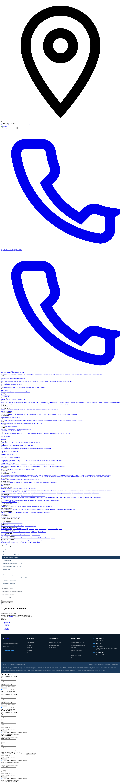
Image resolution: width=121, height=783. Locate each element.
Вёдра (22, 526)
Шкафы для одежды (28, 493)
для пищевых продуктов (37, 403)
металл (3, 426)
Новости (26, 124)
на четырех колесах (40, 387)
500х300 (8, 399)
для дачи (13, 381)
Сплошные (52, 509)
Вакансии (29, 647)
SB (26, 490)
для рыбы (47, 403)
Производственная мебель (64, 493)
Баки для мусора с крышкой (8, 384)
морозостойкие (31, 409)
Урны (33, 506)
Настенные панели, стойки (16, 448)
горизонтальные (29, 469)
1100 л (15, 506)
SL (5, 461)
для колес (54, 475)
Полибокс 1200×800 (24, 520)
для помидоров (53, 402)
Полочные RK (13, 445)
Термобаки (4, 466)
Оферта (29, 652)
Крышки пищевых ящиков (69, 414)
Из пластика (21, 506)
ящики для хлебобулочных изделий (39, 509)
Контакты (32, 124)
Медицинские (30, 529)
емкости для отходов (50, 381)
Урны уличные (5, 396)
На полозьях (16, 457)
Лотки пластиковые (76, 655)
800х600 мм (19, 423)
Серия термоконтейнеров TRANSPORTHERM (39, 466)
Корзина (37, 542)
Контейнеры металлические (9, 580)
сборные (17, 482)
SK (1, 517)
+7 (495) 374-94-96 (12, 502)
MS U (23, 490)
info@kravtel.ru (99, 643)
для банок (98, 475)
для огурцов (61, 402)
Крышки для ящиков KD (8, 414)
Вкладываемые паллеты (50, 420)
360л (11, 378)
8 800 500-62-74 (99, 638)
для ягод (89, 402)
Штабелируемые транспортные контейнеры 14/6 (15, 577)
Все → (74, 509)
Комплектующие (5, 392)
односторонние (11, 482)
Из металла (28, 506)
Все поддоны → (48, 512)
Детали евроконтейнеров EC (9, 463)
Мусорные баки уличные (37, 381)
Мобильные (41, 538)
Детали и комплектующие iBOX (10, 460)
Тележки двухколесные (35, 500)
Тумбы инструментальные (48, 493)
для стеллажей (54, 403)
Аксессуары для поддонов (8, 429)
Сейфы (91, 493)
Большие (3, 439)
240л (8, 378)
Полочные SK (5, 445)
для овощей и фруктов (7, 402)
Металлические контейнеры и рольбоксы (12, 591)
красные (3, 406)
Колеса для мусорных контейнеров (20, 392)
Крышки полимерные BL (54, 414)
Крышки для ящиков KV (22, 414)
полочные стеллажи (6, 488)
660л (14, 378)
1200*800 (3, 451)
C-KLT (17, 442)
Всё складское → (50, 538)
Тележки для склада (76, 658)
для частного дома (6, 381)
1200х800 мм (4, 423)
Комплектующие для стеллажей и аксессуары (13, 491)
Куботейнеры (14, 526)
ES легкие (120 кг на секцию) (82, 490)
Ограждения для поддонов (23, 429)
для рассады (9, 475)
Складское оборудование (8, 597)
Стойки (28, 541)
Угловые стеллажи (52, 482)
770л (20, 378)
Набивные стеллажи (26, 496)
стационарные (5, 485)
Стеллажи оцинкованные (14, 479)
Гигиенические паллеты (64, 420)
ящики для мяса (103, 402)
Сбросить (9, 602)
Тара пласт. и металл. (77, 652)
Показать (3, 602)
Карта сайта (52, 647)
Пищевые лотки (5, 526)
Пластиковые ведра (14, 464)
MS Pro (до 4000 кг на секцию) (65, 490)
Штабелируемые (36, 433)
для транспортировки (65, 403)
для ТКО (27, 381)
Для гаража (15, 532)
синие (7, 406)
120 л (2, 506)
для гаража (4, 490)
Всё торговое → (48, 541)
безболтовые (43, 482)
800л (23, 378)
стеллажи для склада (13, 490)
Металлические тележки (7, 500)
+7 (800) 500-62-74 (16, 250)
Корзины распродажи (20, 541)
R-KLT (12, 442)
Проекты (21, 124)
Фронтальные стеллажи (13, 496)
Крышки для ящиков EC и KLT (38, 414)
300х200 (3, 399)
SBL (20, 490)
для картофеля (24, 402)
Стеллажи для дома (61, 476)
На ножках (10, 457)
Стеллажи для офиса (50, 490)
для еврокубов (16, 417)
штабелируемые (11, 409)
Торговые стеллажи (95, 497)
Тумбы (22, 535)
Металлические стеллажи (8, 594)
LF (6, 517)
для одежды (16, 475)
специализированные (7, 476)
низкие (11, 469)
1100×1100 (33, 423)
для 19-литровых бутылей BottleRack (33, 420)
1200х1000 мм (12, 423)
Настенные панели (12, 517)
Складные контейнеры (8, 575)
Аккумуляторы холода (58, 466)
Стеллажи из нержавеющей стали (31, 479)
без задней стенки (34, 482)
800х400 (17, 399)
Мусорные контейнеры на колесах (10, 387)
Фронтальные (17, 538)
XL (4, 461)
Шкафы (3, 535)
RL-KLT (21, 442)
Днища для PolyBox (44, 460)
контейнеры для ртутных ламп (62, 433)
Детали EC (6, 523)
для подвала (44, 476)
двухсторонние (25, 482)
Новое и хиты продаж (55, 642)
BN (2, 461)
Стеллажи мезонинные (77, 642)
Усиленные (80, 420)
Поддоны (73, 647)
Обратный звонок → (10, 650)
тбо (24, 381)
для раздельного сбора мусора (65, 381)
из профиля (4, 479)
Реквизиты (30, 645)
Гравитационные (26, 538)
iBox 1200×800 (5, 520)
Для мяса (20, 509)
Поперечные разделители (43, 448)
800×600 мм (11, 512)
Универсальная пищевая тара (40, 464)
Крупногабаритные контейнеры (10, 572)
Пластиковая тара (7, 546)
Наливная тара (5, 464)
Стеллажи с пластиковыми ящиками (101, 490)
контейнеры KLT (5, 442)
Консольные (34, 538)
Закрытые (19, 384)
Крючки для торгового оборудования (37, 497)
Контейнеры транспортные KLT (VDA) (12, 563)
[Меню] (18, 502)
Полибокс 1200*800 (6, 454)
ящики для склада (25, 403)
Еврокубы (52, 464)
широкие (16, 469)
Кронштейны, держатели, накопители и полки (14, 497)
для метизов (95, 402)
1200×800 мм (18, 512)
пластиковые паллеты (11, 426)
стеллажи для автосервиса (74, 476)
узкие (7, 469)
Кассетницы (37, 493)
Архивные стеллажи (103, 476)
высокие (3, 469)
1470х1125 (15, 454)
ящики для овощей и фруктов (9, 509)
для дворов (19, 381)
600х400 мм (26, 423)
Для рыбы (26, 509)
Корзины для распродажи (68, 497)
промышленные (106, 475)
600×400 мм (4, 512)
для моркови (31, 402)
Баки (19, 526)
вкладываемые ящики (42, 409)
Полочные (10, 538)
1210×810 (39, 423)
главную (11, 616)
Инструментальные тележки (51, 500)
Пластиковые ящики (8, 552)
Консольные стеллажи (38, 496)
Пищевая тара (6, 569)
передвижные (4, 390)
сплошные (4, 409)
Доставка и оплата (13, 124)
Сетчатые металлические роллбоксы (11, 430)
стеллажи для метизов (63, 475)
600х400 (13, 399)
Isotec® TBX (16, 529)
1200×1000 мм (26, 512)
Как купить (7, 622)
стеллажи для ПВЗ (36, 476)
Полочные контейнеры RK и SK (11, 554)
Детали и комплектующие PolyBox (29, 460)
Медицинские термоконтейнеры (16, 466)
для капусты (39, 402)
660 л (12, 506)
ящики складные (53, 409)
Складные (29, 433)
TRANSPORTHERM (6, 529)
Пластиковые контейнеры (9, 583)
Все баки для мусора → (46, 506)
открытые (3, 482)
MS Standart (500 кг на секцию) (36, 490)
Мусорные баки (7, 549)
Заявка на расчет (5, 543)
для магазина (52, 476)
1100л (2, 378)
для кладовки (93, 476)
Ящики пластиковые (76, 650)
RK (4, 517)
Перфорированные (61, 509)
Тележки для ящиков (6, 411)
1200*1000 (9, 451)
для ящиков (92, 475)
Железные (33, 512)
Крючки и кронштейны (37, 541)
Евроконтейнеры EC (14, 461)
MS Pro (40, 532)
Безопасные (4, 420)
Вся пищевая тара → (30, 526)
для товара (42, 475)
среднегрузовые (5, 472)
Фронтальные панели (30, 448)
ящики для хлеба (81, 402)
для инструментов (84, 475)
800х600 (22, 399)
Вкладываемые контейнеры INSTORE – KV (13, 433)
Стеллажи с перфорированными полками (24, 488)
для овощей (48, 475)
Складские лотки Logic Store (10, 557)
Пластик (7, 395)
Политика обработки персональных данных (99, 664)
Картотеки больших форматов (80, 493)
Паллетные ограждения (82, 497)
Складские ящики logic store (25, 445)
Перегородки (4, 448)
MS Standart (34, 532)
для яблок (45, 402)
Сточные (73, 420)
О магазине (7, 625)
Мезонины (4, 496)
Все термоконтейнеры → (55, 529)
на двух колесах (30, 387)
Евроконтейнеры (7, 560)
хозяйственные (26, 476)
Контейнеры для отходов (78, 645)
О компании (4, 124)
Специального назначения (15, 420)
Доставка (6, 624)
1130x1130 (15, 451)
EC (1, 523)
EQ (8, 461)
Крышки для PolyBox (57, 460)
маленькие (22, 469)
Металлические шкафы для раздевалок (11, 493)
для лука (67, 402)
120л (5, 378)
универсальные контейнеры (32, 442)
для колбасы (73, 402)
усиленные (13, 472)
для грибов (17, 402)
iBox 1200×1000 (13, 520)
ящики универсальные (13, 403)
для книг (22, 475)
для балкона (85, 476)
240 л (5, 506)
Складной (3, 457)
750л (17, 378)
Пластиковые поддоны (7, 588)
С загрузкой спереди (47, 433)
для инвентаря (74, 475)
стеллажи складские (6, 532)
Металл (3, 395)
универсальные (17, 476)
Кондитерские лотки (26, 464)
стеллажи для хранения (31, 475)
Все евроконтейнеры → (15, 523)
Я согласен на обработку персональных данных (16, 689)
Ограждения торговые (54, 497)
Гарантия (6, 628)
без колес (22, 387)
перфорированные (21, 409)
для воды (3, 475)
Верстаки (96, 493)
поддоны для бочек (6, 417)
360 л (8, 506)
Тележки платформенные (22, 500)
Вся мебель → (36, 535)
